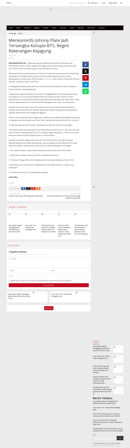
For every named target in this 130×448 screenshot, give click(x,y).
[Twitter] (28, 188)
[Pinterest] (33, 188)
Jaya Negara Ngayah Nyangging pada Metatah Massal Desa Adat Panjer (19, 296)
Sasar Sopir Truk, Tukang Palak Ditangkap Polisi (30, 227)
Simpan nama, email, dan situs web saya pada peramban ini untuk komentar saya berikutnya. (41, 281)
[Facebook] (23, 188)
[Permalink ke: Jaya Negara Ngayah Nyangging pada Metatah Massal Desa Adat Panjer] (16, 218)
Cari (94, 435)
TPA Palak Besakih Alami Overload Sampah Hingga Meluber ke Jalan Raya (63, 196)
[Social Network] (121, 3)
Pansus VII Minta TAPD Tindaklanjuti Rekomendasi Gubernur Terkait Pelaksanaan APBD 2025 (107, 422)
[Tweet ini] (85, 71)
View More (48, 308)
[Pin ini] (85, 78)
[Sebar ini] (85, 64)
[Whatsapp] (85, 91)
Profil (117, 445)
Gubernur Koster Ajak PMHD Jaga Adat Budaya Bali (26, 195)
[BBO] (9, 3)
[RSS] (38, 188)
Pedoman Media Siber (107, 445)
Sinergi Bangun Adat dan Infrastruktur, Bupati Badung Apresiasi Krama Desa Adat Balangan (81, 229)
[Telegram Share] (85, 84)
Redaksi (95, 445)
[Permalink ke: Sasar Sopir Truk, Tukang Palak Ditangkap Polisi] (32, 218)
